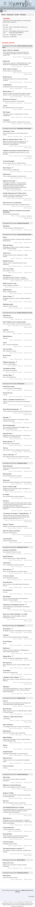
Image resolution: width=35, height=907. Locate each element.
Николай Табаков (8, 245)
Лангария (5, 635)
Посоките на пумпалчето (10, 99)
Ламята (5, 105)
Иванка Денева (7, 91)
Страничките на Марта (9, 368)
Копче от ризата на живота (10, 69)
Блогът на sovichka (8, 268)
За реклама (31, 896)
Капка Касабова (7, 433)
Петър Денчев (7, 628)
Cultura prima (7, 562)
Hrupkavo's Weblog (8, 793)
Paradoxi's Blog (7, 375)
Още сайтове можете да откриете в (17, 891)
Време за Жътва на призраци (11, 50)
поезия (26, 31)
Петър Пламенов (7, 582)
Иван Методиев (7, 708)
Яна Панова (6, 226)
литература (12, 32)
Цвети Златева (7, 355)
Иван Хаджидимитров (9, 425)
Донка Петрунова (8, 466)
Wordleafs (5, 330)
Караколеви (6, 61)
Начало (3, 14)
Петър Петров (7, 596)
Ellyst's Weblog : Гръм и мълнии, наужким (14, 322)
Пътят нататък (7, 569)
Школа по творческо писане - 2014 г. (13, 139)
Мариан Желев (7, 656)
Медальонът (6, 480)
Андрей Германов (8, 751)
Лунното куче (7, 253)
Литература (10, 14)
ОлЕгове (5, 448)
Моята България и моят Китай (11, 530)
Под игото (6, 801)
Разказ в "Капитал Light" (10, 486)
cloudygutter (6, 120)
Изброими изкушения (9, 362)
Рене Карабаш (12, 31)
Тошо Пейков (6, 670)
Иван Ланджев (7, 167)
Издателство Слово (8, 862)
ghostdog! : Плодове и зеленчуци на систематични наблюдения (24, 216)
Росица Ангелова (7, 393)
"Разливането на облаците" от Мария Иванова (16, 513)
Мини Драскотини (8, 304)
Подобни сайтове (28, 58)
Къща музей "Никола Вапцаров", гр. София (15, 614)
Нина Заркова (7, 875)
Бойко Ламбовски (8, 724)
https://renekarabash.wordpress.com (19, 27)
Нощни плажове (7, 77)
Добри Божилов (7, 289)
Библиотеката (7, 174)
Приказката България (9, 181)
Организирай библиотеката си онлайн (13, 807)
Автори (17, 14)
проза (22, 31)
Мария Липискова (8, 556)
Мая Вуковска (7, 275)
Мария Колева (7, 315)
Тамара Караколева (8, 827)
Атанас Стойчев (7, 296)
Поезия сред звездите (8, 386)
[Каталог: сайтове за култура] (16, 9)
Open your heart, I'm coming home (12, 202)
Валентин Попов (7, 834)
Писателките (6, 777)
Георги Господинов (8, 841)
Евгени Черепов (7, 641)
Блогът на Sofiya (7, 349)
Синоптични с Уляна (8, 131)
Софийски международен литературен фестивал (16, 150)
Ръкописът (6, 501)
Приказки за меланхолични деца (12, 785)
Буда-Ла (5, 701)
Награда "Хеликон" (8, 524)
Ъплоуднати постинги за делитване (12, 848)
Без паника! (6, 494)
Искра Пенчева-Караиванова (11, 409)
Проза (23, 860)
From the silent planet (8, 161)
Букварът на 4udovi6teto (10, 550)
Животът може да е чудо (9, 283)
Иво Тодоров (6, 112)
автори (19, 31)
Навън (5, 237)
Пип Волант (6, 648)
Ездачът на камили (8, 766)
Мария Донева (7, 731)
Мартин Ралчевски (8, 261)
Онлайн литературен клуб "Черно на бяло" (15, 193)
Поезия (19, 860)
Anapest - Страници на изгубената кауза (14, 399)
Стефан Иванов (7, 84)
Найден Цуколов (7, 336)
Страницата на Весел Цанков (11, 677)
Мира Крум (6, 686)
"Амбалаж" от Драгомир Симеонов (12, 716)
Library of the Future (8, 454)
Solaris (5, 342)
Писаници (5, 417)
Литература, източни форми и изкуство (13, 604)
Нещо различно (7, 474)
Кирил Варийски (7, 737)
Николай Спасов (7, 758)
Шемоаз (5, 745)
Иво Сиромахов (7, 662)
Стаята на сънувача (8, 576)
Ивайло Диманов (7, 441)
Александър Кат (7, 538)
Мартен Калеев (7, 818)
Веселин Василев (7, 590)
